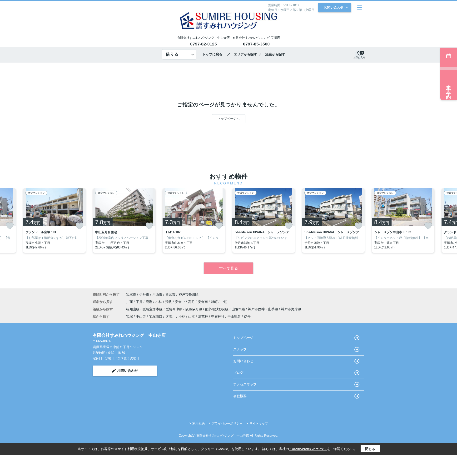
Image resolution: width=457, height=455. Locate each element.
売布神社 (217, 316)
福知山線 (133, 309)
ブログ (238, 373)
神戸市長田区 (189, 294)
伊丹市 (144, 294)
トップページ (243, 338)
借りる (172, 54)
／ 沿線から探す (271, 54)
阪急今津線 (174, 309)
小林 (159, 302)
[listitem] (124, 220)
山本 (191, 316)
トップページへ (228, 118)
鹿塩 (149, 302)
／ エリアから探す (242, 54)
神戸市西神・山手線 (263, 309)
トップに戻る (214, 54)
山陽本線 (239, 309)
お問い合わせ (334, 7)
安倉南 (203, 302)
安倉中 (180, 302)
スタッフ (240, 349)
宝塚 (129, 316)
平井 (140, 302)
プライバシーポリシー (227, 423)
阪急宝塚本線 (153, 309)
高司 (192, 302)
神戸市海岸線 (291, 309)
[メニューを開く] (359, 7)
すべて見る (228, 268)
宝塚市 (131, 294)
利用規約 (198, 423)
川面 (130, 302)
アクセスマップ (245, 384)
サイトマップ (258, 423)
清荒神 (203, 316)
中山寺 (141, 316)
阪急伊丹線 (194, 309)
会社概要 (240, 396)
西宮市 (170, 294)
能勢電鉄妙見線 (217, 309)
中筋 (224, 302)
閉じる (370, 449)
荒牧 (169, 302)
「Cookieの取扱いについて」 (308, 449)
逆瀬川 (170, 316)
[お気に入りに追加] (10, 225)
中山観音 (234, 316)
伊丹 (247, 316)
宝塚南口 (155, 316)
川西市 (157, 294)
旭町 (215, 302)
